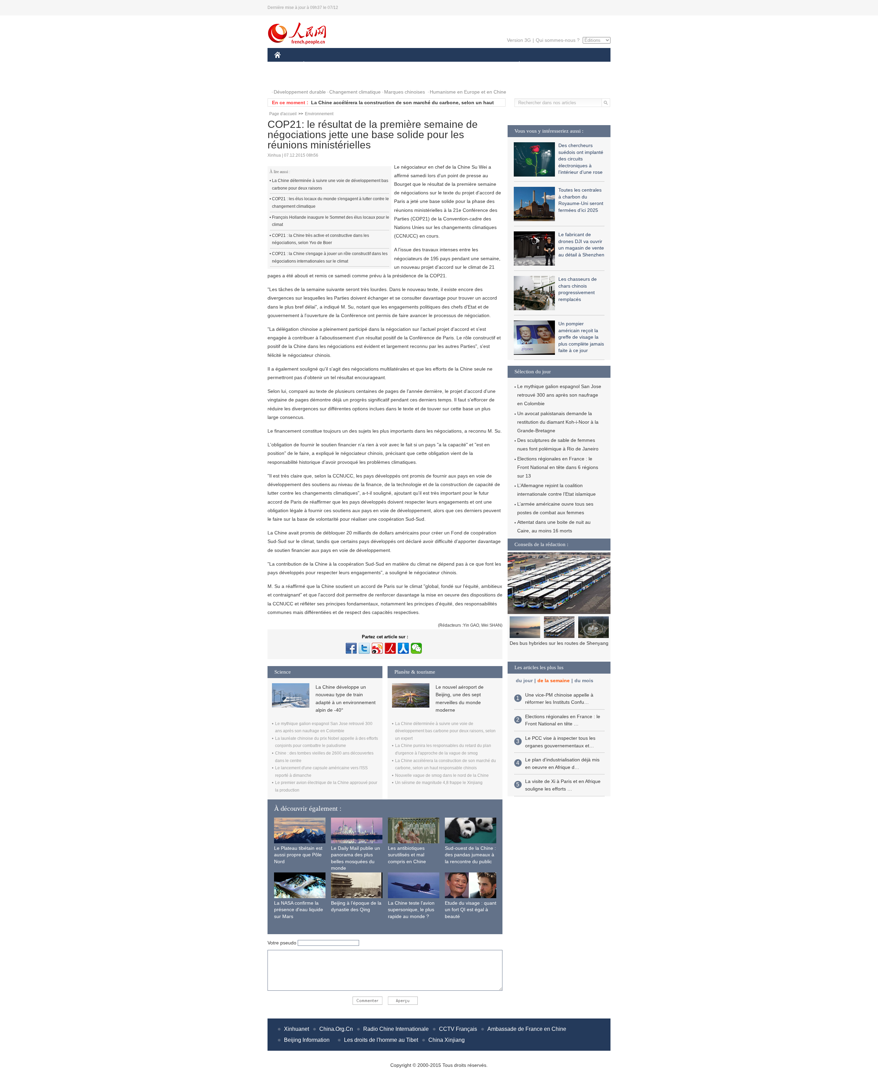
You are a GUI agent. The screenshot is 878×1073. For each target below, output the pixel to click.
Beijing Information (307, 1040)
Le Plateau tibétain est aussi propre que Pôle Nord (298, 854)
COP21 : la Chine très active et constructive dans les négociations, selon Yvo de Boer (320, 239)
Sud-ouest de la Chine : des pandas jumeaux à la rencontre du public (470, 854)
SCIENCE (408, 65)
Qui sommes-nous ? (558, 40)
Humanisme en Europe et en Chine (468, 92)
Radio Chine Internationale (396, 1029)
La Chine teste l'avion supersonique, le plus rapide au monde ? (411, 909)
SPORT (543, 65)
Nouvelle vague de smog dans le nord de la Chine (369, 102)
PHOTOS (289, 78)
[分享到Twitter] (364, 648)
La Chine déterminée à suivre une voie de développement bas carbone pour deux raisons (330, 184)
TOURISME (573, 65)
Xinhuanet (296, 1029)
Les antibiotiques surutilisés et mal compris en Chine (407, 854)
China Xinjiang (446, 1040)
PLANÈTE (515, 65)
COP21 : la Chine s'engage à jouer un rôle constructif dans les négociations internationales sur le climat (330, 257)
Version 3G (519, 40)
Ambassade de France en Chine (526, 1029)
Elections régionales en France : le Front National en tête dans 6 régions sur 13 (557, 467)
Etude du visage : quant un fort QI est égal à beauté (470, 909)
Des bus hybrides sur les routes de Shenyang (559, 643)
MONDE (348, 65)
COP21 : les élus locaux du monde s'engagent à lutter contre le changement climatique (330, 202)
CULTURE (440, 65)
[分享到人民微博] (390, 648)
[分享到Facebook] (351, 648)
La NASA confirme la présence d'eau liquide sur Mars (298, 909)
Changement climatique (355, 92)
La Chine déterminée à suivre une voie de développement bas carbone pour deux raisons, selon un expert (445, 731)
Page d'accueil (283, 113)
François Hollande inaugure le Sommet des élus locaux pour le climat (330, 221)
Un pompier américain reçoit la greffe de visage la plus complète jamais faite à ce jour (581, 337)
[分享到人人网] (403, 648)
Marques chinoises (404, 92)
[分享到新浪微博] (377, 648)
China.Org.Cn (336, 1029)
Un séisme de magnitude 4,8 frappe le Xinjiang (439, 782)
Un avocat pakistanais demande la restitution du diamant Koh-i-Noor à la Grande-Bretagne (557, 422)
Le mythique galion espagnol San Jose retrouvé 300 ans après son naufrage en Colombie (559, 395)
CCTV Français (458, 1029)
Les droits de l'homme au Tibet (381, 1040)
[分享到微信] (416, 648)
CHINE (286, 65)
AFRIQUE (378, 65)
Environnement (319, 113)
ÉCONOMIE (316, 65)
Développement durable (300, 92)
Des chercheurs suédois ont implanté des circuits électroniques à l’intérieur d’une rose (580, 159)
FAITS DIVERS (478, 65)
